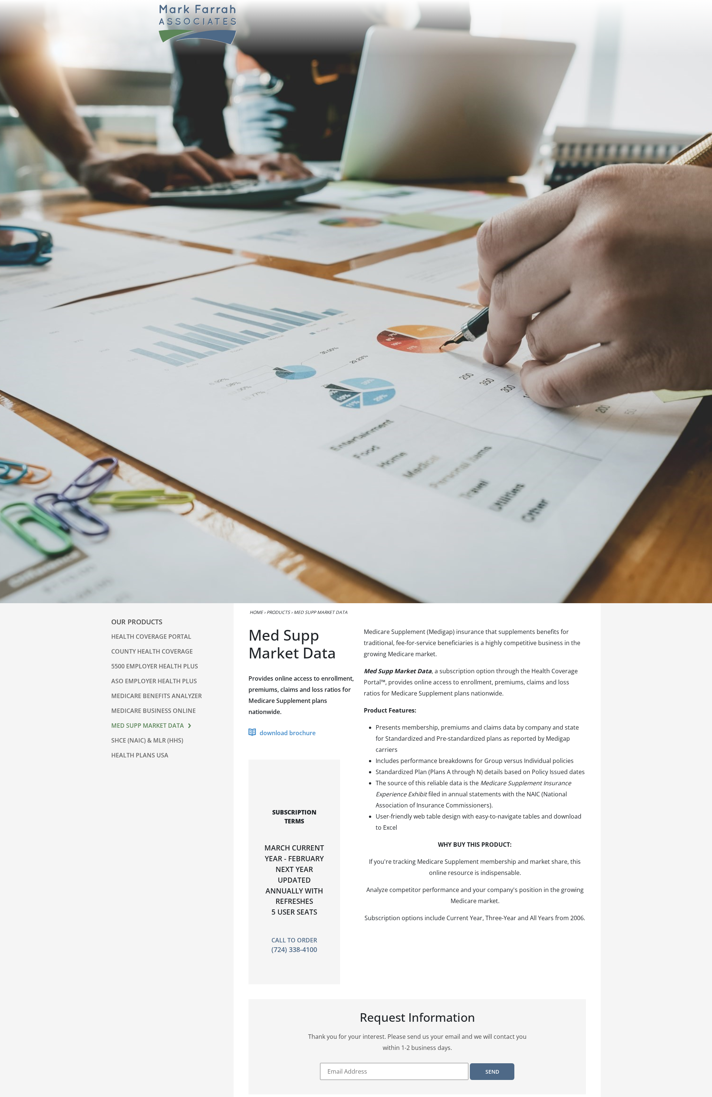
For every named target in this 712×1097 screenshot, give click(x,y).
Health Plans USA (139, 755)
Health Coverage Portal (151, 636)
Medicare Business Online (153, 711)
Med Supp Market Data (147, 725)
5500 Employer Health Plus (154, 666)
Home (256, 612)
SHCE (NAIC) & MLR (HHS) (147, 740)
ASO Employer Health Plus (154, 681)
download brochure (288, 733)
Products (278, 612)
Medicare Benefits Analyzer (156, 696)
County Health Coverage (152, 651)
